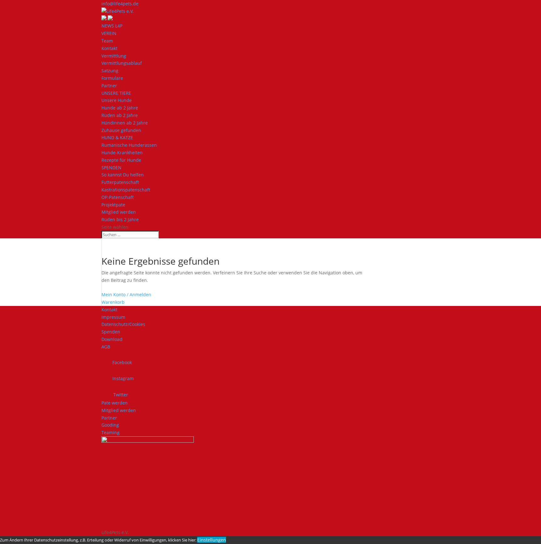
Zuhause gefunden (121, 130)
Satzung (109, 71)
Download (111, 339)
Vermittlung (113, 56)
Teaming (110, 432)
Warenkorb (113, 302)
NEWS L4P (111, 26)
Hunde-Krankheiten (122, 152)
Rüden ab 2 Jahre (119, 115)
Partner (109, 86)
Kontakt (109, 48)
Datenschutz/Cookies (123, 324)
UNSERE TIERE (116, 93)
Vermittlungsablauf (121, 63)
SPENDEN (111, 167)
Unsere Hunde (116, 100)
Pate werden (114, 403)
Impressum (113, 317)
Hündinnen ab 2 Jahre (124, 123)
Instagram (123, 378)
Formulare (112, 78)
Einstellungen (211, 540)
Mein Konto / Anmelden (126, 294)
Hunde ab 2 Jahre (119, 108)
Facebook (122, 362)
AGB (105, 347)
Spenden (110, 332)
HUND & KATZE (117, 137)
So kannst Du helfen (122, 175)
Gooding (110, 425)
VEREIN (108, 33)
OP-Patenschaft (117, 197)
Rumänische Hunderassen (129, 145)
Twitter (120, 395)
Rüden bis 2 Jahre (120, 219)
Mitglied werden (118, 212)
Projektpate (113, 205)
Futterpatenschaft (120, 182)
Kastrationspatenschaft (125, 190)
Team (107, 41)
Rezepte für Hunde (121, 160)
